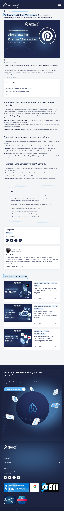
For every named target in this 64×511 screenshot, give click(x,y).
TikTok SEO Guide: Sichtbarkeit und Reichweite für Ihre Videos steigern (45, 290)
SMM (13, 77)
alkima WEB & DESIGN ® (55, 509)
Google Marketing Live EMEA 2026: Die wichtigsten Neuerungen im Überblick (45, 338)
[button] (59, 5)
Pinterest (7, 77)
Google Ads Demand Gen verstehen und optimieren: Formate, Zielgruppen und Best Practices (45, 314)
